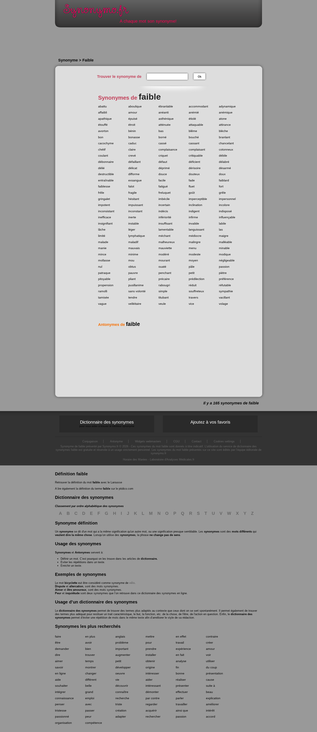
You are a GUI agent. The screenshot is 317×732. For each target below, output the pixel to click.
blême (193, 131)
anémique (225, 112)
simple (162, 291)
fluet (192, 186)
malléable (225, 242)
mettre (150, 636)
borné (162, 137)
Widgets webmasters (148, 441)
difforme (134, 174)
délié (101, 168)
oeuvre (120, 673)
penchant (164, 273)
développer (123, 667)
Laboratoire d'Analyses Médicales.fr (172, 459)
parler (180, 698)
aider (149, 679)
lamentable (166, 229)
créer (209, 642)
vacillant (224, 297)
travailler (181, 704)
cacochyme (106, 143)
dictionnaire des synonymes (78, 610)
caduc (132, 143)
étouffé (103, 124)
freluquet (164, 192)
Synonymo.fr (99, 12)
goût (192, 192)
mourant (164, 260)
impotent (104, 205)
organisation (63, 722)
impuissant (135, 205)
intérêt (210, 710)
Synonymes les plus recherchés (88, 626)
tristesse (60, 710)
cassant (194, 143)
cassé (162, 143)
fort (221, 186)
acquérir (151, 710)
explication (213, 698)
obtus (132, 266)
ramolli (102, 291)
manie (102, 248)
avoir (88, 642)
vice (191, 303)
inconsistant (106, 211)
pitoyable (104, 279)
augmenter (122, 655)
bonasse (134, 137)
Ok (199, 76)
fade (192, 180)
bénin (132, 131)
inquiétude (72, 593)
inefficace (104, 217)
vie (117, 679)
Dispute (60, 586)
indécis (163, 211)
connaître (121, 692)
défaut (162, 161)
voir (208, 655)
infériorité (164, 217)
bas (160, 131)
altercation (76, 586)
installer (151, 655)
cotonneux (226, 149)
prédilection (196, 279)
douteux (194, 174)
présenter (182, 685)
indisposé (225, 211)
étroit (131, 124)
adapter (120, 716)
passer (89, 710)
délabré (224, 161)
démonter (152, 692)
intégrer (60, 692)
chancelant (226, 143)
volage (223, 303)
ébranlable (165, 106)
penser (59, 704)
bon (100, 137)
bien (88, 648)
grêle (222, 192)
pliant (132, 279)
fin (177, 667)
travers (193, 297)
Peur (58, 593)
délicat (132, 168)
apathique (105, 118)
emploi (89, 698)
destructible (106, 174)
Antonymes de (119, 324)
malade (103, 242)
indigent (194, 211)
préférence (226, 279)
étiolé (192, 118)
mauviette (165, 248)
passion (224, 266)
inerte (132, 217)
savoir (59, 667)
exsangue (135, 180)
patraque (104, 273)
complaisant (197, 149)
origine (150, 667)
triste (118, 704)
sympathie (226, 291)
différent (90, 679)
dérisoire (195, 168)
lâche (101, 229)
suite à (210, 685)
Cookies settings (224, 441)
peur (88, 716)
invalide (194, 223)
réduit (192, 285)
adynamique (227, 106)
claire (132, 149)
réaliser (181, 679)
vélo (132, 582)
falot (131, 186)
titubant (163, 297)
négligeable (227, 260)
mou (131, 260)
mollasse (104, 260)
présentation (214, 673)
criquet (163, 155)
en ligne (60, 673)
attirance (225, 124)
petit (192, 273)
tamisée (103, 297)
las (221, 229)
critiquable (196, 155)
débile (223, 155)
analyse (181, 661)
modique (225, 254)
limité (101, 235)
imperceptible (198, 199)
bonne (180, 673)
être (57, 642)
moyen (193, 260)
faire (58, 636)
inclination (195, 205)
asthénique (166, 118)
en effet (181, 636)
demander (62, 648)
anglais (120, 636)
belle (88, 685)
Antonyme (116, 441)
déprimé (164, 168)
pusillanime (136, 285)
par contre (153, 698)
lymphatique (136, 235)
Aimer (59, 589)
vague (102, 303)
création (120, 710)
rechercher (153, 716)
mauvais (134, 248)
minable (224, 248)
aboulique (135, 106)
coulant (103, 155)
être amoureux (76, 589)
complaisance (167, 149)
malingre (195, 242)
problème (121, 642)
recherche (122, 698)
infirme (193, 217)
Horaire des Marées (135, 459)
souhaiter (61, 685)
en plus (90, 636)
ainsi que (182, 710)
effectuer (182, 692)
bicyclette (70, 582)
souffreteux (196, 291)
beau (209, 692)
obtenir (150, 661)
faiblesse (104, 186)
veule (162, 303)
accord (210, 716)
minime (133, 254)
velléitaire (134, 303)
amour (132, 112)
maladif (133, 242)
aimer (59, 661)
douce (162, 174)
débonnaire (106, 161)
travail (180, 642)
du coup (211, 667)
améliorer (212, 704)
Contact (196, 441)
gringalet (104, 199)
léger (131, 229)
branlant (224, 137)
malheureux (166, 242)
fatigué (163, 186)
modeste (195, 254)
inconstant (135, 211)
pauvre (133, 273)
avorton (103, 131)
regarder (151, 704)
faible (96, 482)
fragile (132, 192)
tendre (132, 297)
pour (149, 642)
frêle (101, 192)
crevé (132, 155)
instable (133, 223)
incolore (224, 205)
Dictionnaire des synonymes (106, 423)
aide (58, 679)
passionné (62, 716)
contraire (212, 636)
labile (222, 223)
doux (222, 174)
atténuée (164, 124)
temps (89, 661)
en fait (180, 655)
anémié (194, 112)
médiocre (195, 235)
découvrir (121, 685)
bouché (194, 137)
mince (102, 254)
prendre (151, 648)
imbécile (164, 199)
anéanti (163, 112)
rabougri (164, 285)
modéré (163, 254)
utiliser (210, 661)
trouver (90, 655)
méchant (164, 235)
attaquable (196, 124)
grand (89, 692)
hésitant (133, 199)
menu (192, 248)
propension (105, 285)
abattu (102, 106)
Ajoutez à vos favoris (210, 422)
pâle (192, 266)
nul (100, 266)
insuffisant (165, 223)
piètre (223, 273)
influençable (227, 217)
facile (162, 180)
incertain (164, 205)
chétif (101, 149)
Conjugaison (90, 441)
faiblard (224, 180)
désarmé (225, 168)
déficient (194, 161)
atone (223, 118)
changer (90, 673)
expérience (183, 648)
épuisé (132, 118)
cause (210, 679)
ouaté (162, 266)
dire (57, 655)
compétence (93, 722)
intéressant (153, 685)
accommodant (198, 106)
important (121, 648)
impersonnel (227, 199)
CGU (176, 441)
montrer (90, 667)
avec (88, 704)
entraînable (106, 180)
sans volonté (137, 291)
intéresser (152, 673)
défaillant (134, 161)
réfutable (225, 285)
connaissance (64, 698)
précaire (164, 279)
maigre (223, 235)
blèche (223, 131)
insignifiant (105, 223)
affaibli (102, 112)
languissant (196, 229)
